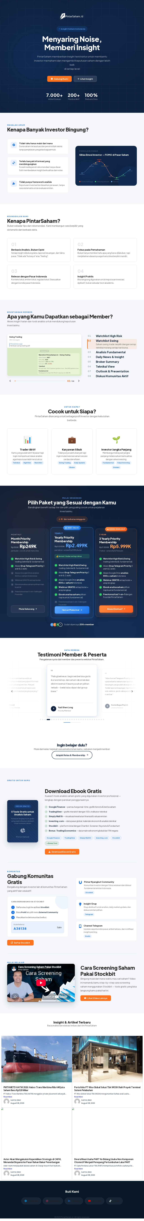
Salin (59, 927)
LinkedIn (75, 1201)
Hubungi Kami (61, 79)
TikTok (116, 1201)
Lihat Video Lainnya (97, 998)
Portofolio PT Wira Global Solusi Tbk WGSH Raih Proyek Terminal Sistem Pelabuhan (107, 1089)
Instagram (55, 1201)
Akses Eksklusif (115, 609)
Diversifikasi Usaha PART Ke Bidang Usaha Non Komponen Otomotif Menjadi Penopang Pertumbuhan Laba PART (103, 1161)
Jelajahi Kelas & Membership (70, 755)
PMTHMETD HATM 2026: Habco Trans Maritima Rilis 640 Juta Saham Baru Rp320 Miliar (34, 1089)
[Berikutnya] (78, 381)
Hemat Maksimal (70, 610)
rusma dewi (16, 1100)
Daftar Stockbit (22, 942)
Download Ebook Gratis (64, 851)
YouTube (96, 1201)
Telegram (33, 1201)
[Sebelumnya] (10, 381)
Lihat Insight (86, 79)
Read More (8, 1097)
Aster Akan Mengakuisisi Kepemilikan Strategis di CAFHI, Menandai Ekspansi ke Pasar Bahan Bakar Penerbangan (32, 1161)
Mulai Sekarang (26, 609)
